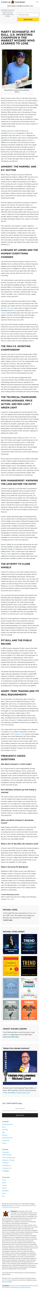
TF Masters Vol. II (7, 1168)
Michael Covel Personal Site (17, 1205)
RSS (28, 1093)
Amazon (4, 1185)
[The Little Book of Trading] (11, 988)
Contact (4, 1143)
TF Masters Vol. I (6, 1165)
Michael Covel (31, 913)
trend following (6, 1280)
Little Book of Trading (8, 1160)
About (3, 1127)
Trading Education (7, 1124)
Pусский (34, 1285)
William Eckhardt (20, 135)
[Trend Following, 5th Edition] (29, 944)
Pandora (4, 1188)
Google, (19, 1093)
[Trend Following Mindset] (29, 988)
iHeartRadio (11, 1093)
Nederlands (15, 1287)
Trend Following (6, 1155)
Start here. (11, 899)
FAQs (3, 1132)
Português (22, 1287)
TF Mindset (5, 1163)
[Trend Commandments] (29, 966)
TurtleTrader (5, 1152)
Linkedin (16, 1207)
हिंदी (23, 1285)
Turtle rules (32, 438)
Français (18, 1285)
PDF (13, 1272)
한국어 (4, 1287)
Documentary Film (7, 1137)
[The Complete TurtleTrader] (11, 966)
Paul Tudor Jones (8, 308)
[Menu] (37, 2)
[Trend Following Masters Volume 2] (29, 1010)
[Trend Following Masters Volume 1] (11, 1010)
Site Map (28, 1205)
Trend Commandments (8, 1157)
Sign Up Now (28, 19)
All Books (4, 1135)
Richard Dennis (11, 133)
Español (28, 1287)
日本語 (29, 1285)
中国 (26, 1285)
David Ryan (4, 377)
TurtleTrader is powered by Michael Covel (20, 6)
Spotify (24, 1093)
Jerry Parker (7, 554)
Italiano (9, 1287)
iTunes (5, 1093)
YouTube (10, 1207)
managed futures (19, 734)
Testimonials (5, 1140)
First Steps (5, 1129)
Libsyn (4, 1193)
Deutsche (12, 1285)
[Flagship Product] (11, 944)
